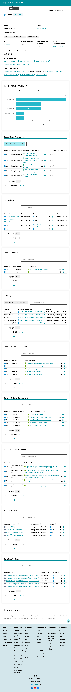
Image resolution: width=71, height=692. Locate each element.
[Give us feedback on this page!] (68, 621)
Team (5, 634)
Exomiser (39, 633)
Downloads (18, 633)
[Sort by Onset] (66, 150)
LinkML (38, 639)
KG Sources (18, 665)
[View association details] (44, 154)
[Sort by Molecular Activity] (38, 360)
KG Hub (50, 643)
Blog (60, 637)
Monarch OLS (52, 633)
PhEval (38, 636)
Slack (61, 634)
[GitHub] (40, 684)
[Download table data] (14, 190)
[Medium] (36, 684)
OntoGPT (39, 651)
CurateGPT (40, 654)
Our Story (6, 631)
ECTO (27, 657)
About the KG (18, 662)
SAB (4, 637)
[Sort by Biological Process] (38, 463)
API (15, 636)
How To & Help (19, 648)
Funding (6, 645)
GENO (27, 651)
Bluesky (61, 645)
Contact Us (7, 640)
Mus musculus (41, 28)
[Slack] (33, 684)
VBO (26, 648)
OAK (37, 645)
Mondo (27, 631)
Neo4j (16, 639)
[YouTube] (35, 687)
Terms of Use (18, 656)
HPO (26, 640)
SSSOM (38, 642)
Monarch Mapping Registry (51, 638)
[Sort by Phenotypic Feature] (38, 150)
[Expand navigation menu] (68, 2)
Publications (7, 643)
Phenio (27, 643)
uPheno (27, 637)
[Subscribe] (31, 684)
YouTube (62, 643)
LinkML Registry (50, 650)
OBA (26, 645)
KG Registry (51, 646)
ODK (37, 648)
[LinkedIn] (32, 687)
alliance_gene (58, 47)
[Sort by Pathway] (35, 266)
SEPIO (27, 654)
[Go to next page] (20, 186)
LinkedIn (61, 640)
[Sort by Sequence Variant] (18, 524)
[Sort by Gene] (9, 150)
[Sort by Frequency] (58, 150)
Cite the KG (18, 659)
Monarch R (18, 642)
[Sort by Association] (21, 150)
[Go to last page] (23, 186)
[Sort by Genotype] (12, 572)
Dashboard (18, 668)
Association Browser (18, 672)
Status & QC (18, 645)
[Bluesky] (38, 687)
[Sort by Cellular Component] (44, 411)
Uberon (27, 634)
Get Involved (63, 631)
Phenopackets (41, 657)
